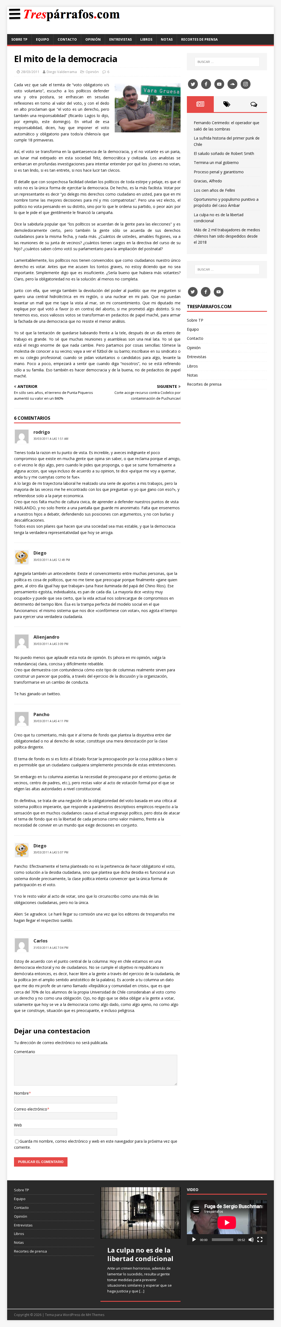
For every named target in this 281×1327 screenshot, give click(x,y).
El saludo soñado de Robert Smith (224, 153)
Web (18, 1125)
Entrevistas (120, 39)
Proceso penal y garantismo (219, 171)
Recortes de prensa (199, 39)
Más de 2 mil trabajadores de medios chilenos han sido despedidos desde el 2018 (227, 236)
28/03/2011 (30, 71)
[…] (141, 1291)
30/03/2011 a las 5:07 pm (50, 852)
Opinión (93, 39)
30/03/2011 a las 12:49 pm (51, 560)
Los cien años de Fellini (214, 190)
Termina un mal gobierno (216, 162)
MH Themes (95, 1314)
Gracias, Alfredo (208, 180)
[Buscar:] (227, 61)
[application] (227, 1222)
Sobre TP (19, 39)
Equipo (42, 39)
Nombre (21, 1093)
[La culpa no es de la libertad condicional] (140, 1213)
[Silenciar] (251, 1239)
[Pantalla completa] (260, 1239)
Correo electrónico (30, 1109)
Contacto (67, 39)
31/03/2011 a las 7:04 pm (50, 948)
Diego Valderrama (62, 71)
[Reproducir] (194, 1239)
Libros (146, 39)
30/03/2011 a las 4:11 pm (50, 721)
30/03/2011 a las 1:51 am (50, 439)
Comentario (24, 1051)
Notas (167, 39)
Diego (39, 553)
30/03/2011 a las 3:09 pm (50, 644)
